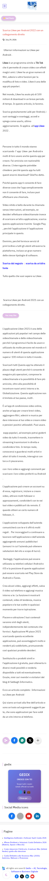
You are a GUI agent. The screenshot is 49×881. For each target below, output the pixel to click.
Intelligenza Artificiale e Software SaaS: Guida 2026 (25, 838)
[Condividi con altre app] (38, 740)
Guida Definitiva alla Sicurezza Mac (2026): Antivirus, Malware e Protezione (21, 857)
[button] (14, 740)
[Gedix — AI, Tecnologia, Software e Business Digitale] (32, 6)
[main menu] (5, 6)
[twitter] (22, 876)
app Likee (39, 126)
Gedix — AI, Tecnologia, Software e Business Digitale (29, 870)
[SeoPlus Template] (3, 868)
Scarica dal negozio (13, 263)
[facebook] (11, 816)
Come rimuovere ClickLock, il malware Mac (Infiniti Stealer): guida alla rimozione (24, 850)
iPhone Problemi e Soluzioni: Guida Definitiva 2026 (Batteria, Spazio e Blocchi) (24, 843)
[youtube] (28, 816)
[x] (20, 816)
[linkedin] (37, 816)
